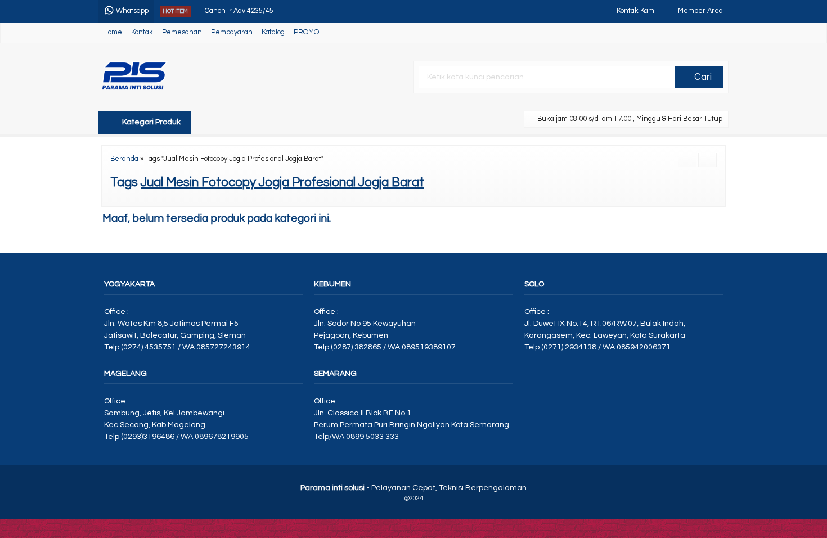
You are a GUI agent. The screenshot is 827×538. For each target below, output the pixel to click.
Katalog (273, 32)
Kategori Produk (150, 122)
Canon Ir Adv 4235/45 (239, 8)
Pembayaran (232, 32)
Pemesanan (182, 32)
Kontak (142, 32)
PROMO (306, 32)
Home (112, 32)
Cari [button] (702, 77)
